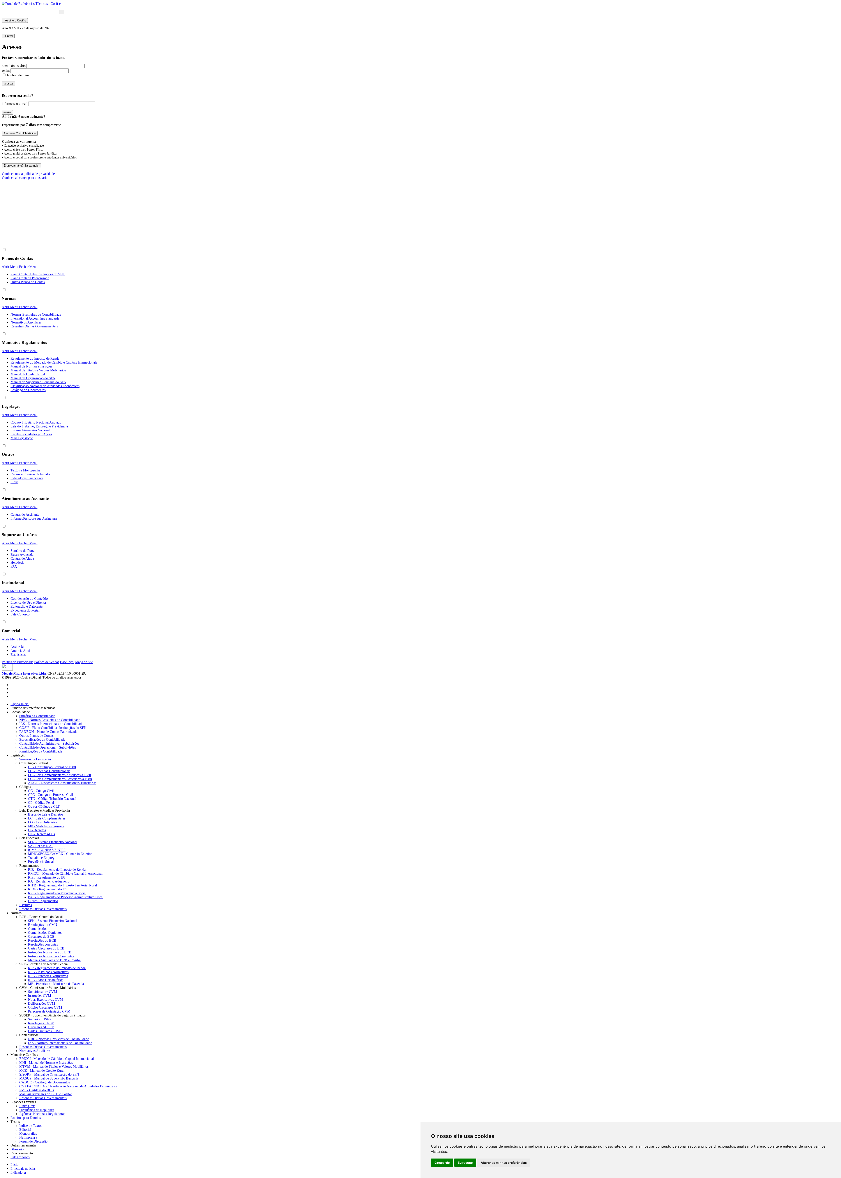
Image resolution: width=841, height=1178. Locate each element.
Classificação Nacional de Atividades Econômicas (45, 386)
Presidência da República (36, 1110)
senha (6, 70)
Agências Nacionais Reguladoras (42, 1114)
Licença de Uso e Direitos (28, 602)
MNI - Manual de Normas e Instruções (46, 1062)
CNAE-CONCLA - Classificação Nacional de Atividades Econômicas (68, 1086)
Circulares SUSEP (41, 1027)
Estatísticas (18, 654)
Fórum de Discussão (33, 1141)
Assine (15, 20)
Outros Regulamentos (43, 901)
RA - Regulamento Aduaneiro (48, 881)
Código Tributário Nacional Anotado (36, 422)
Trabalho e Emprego (42, 858)
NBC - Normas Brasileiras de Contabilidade (49, 720)
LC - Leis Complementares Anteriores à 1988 (59, 775)
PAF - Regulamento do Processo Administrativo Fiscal (65, 897)
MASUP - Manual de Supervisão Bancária (48, 1078)
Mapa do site (84, 662)
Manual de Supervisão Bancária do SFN (38, 382)
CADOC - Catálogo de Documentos (44, 1082)
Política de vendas (46, 662)
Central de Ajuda (22, 558)
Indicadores (19, 1172)
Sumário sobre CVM (42, 991)
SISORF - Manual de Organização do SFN (49, 1074)
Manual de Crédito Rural (28, 374)
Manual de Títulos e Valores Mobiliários (38, 370)
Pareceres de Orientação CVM (49, 1011)
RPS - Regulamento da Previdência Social (57, 893)
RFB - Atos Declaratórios (45, 980)
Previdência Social (41, 861)
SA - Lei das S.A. (40, 846)
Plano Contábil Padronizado (30, 278)
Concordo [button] (442, 1162)
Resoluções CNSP (41, 1023)
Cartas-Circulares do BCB (46, 948)
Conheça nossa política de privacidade (28, 174)
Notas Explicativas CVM (45, 999)
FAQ (14, 566)
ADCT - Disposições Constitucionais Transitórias (62, 783)
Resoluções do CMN (42, 925)
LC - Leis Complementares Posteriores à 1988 (60, 779)
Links (14, 482)
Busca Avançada (22, 554)
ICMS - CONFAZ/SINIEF (46, 850)
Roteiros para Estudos (26, 1118)
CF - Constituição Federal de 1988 (52, 767)
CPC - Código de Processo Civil (50, 794)
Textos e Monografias (26, 470)
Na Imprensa (28, 1137)
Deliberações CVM (41, 1003)
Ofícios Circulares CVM (45, 1007)
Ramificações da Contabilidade (40, 751)
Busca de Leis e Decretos (45, 814)
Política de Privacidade (17, 662)
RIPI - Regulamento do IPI (46, 877)
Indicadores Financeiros (27, 478)
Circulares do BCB (41, 936)
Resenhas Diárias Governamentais (34, 326)
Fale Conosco (20, 614)
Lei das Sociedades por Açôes (31, 434)
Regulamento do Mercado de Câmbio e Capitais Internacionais (54, 362)
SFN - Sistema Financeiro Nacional (52, 842)
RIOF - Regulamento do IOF (48, 889)
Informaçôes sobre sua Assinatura (34, 518)
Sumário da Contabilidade (37, 716)
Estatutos (25, 905)
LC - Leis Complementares (46, 818)
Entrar (8, 36)
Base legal (67, 662)
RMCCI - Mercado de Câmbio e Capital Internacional (65, 873)
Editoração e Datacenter (27, 606)
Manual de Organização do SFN (33, 378)
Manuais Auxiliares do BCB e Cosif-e (54, 960)
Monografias (28, 1133)
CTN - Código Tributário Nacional (52, 798)
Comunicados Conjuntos (45, 932)
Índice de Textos (30, 1125)
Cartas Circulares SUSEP (45, 1031)
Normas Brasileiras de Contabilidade (36, 314)
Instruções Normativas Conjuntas (51, 956)
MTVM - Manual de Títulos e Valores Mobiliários (53, 1066)
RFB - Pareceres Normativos (48, 976)
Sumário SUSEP (39, 1019)
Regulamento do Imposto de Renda (35, 358)
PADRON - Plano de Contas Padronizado (48, 731)
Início (14, 1164)
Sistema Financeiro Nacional (30, 430)
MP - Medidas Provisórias (46, 826)
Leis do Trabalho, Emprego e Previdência (39, 426)
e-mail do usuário (14, 66)
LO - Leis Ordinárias (42, 822)
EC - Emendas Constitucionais (49, 771)
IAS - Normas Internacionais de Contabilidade (51, 724)
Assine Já (17, 647)
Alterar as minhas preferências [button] (504, 1162)
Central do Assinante (25, 514)
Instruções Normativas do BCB (49, 952)
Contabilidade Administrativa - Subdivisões (49, 743)
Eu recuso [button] (465, 1162)
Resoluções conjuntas (43, 944)
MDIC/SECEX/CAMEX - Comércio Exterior (60, 854)
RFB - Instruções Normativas (48, 972)
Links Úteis (27, 1106)
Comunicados (37, 928)
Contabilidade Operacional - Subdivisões (47, 747)
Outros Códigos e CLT (44, 806)
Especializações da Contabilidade (42, 739)
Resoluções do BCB (42, 940)
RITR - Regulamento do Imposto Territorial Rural (62, 885)
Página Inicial (20, 704)
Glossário (18, 1149)
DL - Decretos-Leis (41, 834)
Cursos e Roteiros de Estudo (30, 474)
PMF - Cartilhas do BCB (36, 1090)
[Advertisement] (81, 233)
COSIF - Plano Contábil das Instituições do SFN (53, 728)
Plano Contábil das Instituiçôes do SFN (38, 274)
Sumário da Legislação (35, 759)
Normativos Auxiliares (26, 322)
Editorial (25, 1129)
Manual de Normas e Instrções (32, 366)
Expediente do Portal (25, 610)
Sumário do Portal (23, 550)
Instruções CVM (39, 995)
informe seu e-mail (14, 103)
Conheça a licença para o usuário (25, 177)
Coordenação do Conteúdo (29, 598)
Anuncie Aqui (20, 650)
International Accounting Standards (35, 318)
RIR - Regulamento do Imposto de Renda (57, 869)
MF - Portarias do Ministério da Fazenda (56, 984)
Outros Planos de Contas (28, 282)
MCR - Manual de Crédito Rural (41, 1070)
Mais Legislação (22, 438)
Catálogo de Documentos (28, 390)
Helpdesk (17, 562)
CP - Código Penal (41, 802)
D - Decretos (37, 830)
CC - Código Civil (41, 791)
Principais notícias (23, 1168)
